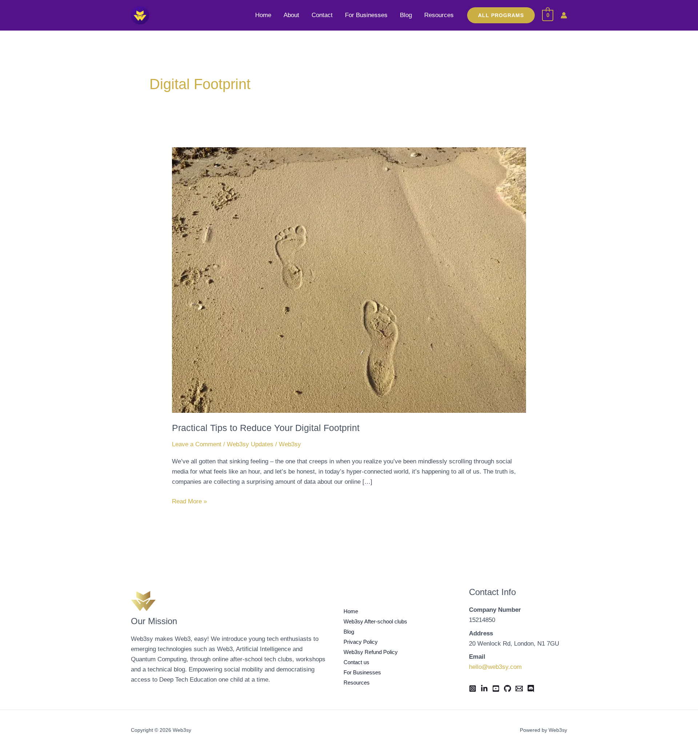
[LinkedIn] (484, 688)
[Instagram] (472, 688)
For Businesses (366, 15)
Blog (406, 15)
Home (263, 15)
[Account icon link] (564, 15)
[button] (501, 15)
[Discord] (530, 688)
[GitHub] (507, 688)
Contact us (356, 662)
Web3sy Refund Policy (371, 652)
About (291, 15)
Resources (439, 15)
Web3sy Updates (250, 444)
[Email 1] (519, 688)
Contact (322, 15)
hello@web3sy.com (495, 666)
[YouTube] (496, 688)
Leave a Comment (196, 444)
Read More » (189, 500)
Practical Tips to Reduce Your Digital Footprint (266, 428)
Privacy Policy (361, 642)
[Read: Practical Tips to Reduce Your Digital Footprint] (349, 279)
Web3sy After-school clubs (375, 621)
